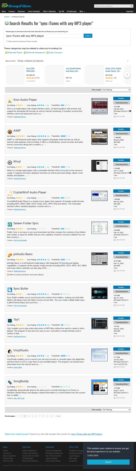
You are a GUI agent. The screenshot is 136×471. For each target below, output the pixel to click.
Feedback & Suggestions (79, 451)
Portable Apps (27, 458)
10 (51, 416)
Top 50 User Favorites (30, 456)
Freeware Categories (53, 451)
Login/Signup (74, 456)
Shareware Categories (54, 453)
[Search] (130, 6)
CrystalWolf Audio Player (29, 192)
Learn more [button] (93, 455)
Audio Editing (18, 367)
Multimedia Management (35, 53)
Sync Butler (20, 288)
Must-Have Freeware (30, 461)
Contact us (7, 453)
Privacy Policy (8, 458)
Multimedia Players (15, 53)
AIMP (17, 130)
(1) (48, 167)
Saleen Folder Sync (26, 223)
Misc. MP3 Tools (19, 398)
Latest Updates (51, 458)
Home (6, 17)
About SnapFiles (9, 456)
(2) (48, 356)
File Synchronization (20, 240)
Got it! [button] (108, 462)
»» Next (57, 416)
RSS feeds (73, 458)
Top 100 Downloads (53, 456)
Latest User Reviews (30, 453)
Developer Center (75, 453)
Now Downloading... (53, 461)
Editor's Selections (29, 451)
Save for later (120, 116)
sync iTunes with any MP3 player (86, 434)
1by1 (16, 319)
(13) (48, 325)
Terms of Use (8, 461)
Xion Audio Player (25, 99)
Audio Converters (55, 53)
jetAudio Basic (23, 254)
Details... (121, 98)
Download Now (122, 103)
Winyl (17, 161)
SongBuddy (21, 381)
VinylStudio (21, 350)
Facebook (73, 461)
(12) (48, 136)
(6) (48, 105)
